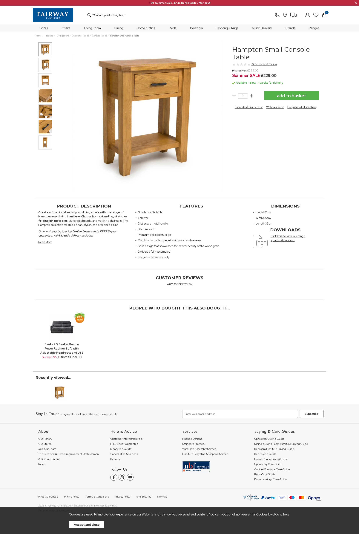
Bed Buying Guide (265, 454)
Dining (118, 28)
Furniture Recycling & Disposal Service (205, 454)
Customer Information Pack (126, 438)
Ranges (314, 28)
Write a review (275, 107)
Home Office (146, 28)
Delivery (115, 459)
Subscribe (312, 414)
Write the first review (264, 64)
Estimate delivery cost (249, 107)
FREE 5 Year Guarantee (124, 443)
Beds (172, 28)
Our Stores (44, 443)
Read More (45, 242)
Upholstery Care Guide (268, 464)
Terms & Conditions (97, 496)
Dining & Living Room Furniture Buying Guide (281, 443)
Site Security (143, 496)
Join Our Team (47, 449)
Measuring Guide (120, 449)
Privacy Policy (122, 496)
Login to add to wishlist (301, 107)
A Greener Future (49, 459)
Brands (290, 28)
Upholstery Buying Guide (269, 438)
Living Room (92, 28)
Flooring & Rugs (227, 28)
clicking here (280, 514)
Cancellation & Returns (124, 454)
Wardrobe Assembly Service (199, 449)
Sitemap (162, 496)
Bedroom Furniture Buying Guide (274, 449)
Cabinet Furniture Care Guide (272, 469)
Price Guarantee (48, 496)
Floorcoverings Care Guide (270, 479)
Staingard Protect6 (193, 443)
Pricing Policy (71, 496)
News (41, 464)
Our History (45, 438)
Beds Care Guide (264, 474)
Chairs (66, 28)
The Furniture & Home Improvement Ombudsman (68, 454)
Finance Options (192, 438)
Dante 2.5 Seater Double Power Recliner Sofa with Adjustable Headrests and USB (61, 348)
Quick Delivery (262, 28)
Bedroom (196, 28)
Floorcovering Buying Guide (271, 459)
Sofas (44, 28)
